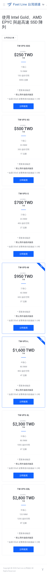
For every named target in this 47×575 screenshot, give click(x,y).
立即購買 (23, 106)
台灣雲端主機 (9, 38)
